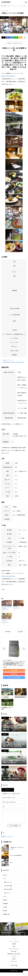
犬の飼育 (5, 907)
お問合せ (14, 958)
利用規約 (14, 943)
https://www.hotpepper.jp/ (8, 76)
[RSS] (16, 965)
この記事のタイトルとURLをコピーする (14, 43)
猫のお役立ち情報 (8, 889)
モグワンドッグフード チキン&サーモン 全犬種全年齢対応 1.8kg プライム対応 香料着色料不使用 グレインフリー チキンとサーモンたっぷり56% (14, 663)
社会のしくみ (7, 892)
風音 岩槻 (15, 606)
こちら (24, 334)
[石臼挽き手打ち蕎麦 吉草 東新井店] (6, 603)
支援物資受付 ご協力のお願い (14, 953)
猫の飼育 (5, 910)
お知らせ (5, 717)
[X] (14, 965)
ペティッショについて (14, 941)
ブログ (4, 878)
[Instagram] (12, 965)
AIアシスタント (14, 961)
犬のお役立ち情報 (8, 885)
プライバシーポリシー (14, 948)
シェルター (14, 956)
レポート (5, 896)
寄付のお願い (14, 951)
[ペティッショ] (6, 2)
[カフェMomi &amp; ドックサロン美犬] (6, 616)
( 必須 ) (9, 797)
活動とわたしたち (8, 882)
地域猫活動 (5, 903)
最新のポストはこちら (7, 836)
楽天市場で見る (14, 673)
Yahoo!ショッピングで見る (14, 677)
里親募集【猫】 (6, 914)
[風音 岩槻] (18, 603)
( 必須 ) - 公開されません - (9, 802)
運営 (14, 946)
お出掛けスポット (4, 17)
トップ (14, 938)
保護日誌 (5, 900)
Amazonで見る (14, 670)
